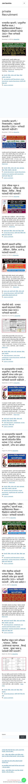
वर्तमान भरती (13, 75)
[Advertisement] (14, 103)
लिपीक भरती (8, 359)
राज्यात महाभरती (5, 494)
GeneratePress (21, 782)
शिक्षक (18, 75)
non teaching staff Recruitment (12, 79)
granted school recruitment (11, 490)
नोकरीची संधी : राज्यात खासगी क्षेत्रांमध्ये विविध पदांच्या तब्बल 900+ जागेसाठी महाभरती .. (11, 308)
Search (4, 734)
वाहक (18, 168)
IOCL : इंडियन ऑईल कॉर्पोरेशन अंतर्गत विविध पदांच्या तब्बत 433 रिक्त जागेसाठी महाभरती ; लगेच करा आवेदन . (13, 756)
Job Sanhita (6, 3)
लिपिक (9, 75)
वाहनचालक (22, 168)
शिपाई (21, 75)
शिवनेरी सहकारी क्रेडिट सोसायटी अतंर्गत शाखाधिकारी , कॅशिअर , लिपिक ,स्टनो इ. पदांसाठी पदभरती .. (14, 248)
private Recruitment (9, 172)
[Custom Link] (24, 780)
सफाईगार (4, 77)
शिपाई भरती (9, 234)
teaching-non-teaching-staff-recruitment (12, 174)
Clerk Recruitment (8, 355)
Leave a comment (8, 85)
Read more (11, 71)
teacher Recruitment (14, 81)
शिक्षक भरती (4, 83)
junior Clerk (17, 355)
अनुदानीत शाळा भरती (13, 492)
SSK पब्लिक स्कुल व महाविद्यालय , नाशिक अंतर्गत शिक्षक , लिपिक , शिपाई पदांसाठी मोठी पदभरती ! (13, 189)
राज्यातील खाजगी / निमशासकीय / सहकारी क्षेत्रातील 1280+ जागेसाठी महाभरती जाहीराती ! (13, 125)
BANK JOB (6, 291)
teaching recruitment (14, 628)
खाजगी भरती (22, 81)
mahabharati (5, 357)
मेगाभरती (5, 75)
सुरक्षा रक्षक (8, 77)
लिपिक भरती (22, 232)
